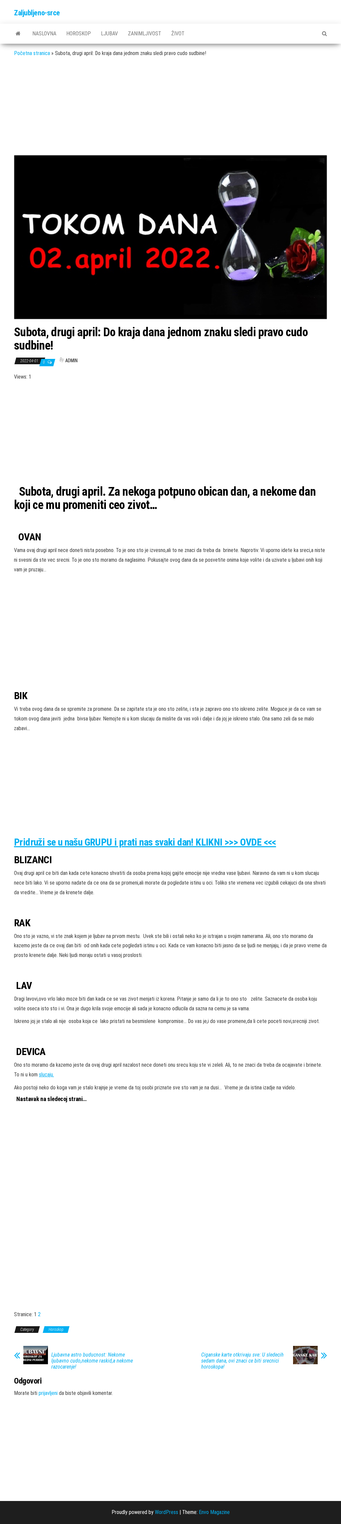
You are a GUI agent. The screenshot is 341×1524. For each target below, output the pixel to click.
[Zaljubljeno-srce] (18, 34)
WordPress (166, 1512)
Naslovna (44, 33)
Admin (71, 360)
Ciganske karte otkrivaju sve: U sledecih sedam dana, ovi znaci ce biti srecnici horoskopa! (242, 1361)
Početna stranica (32, 53)
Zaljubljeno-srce (37, 13)
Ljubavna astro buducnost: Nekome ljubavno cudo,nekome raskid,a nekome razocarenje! (92, 1361)
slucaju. (46, 1074)
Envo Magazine (214, 1512)
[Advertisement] (170, 111)
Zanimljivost (144, 33)
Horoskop (78, 33)
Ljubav (109, 33)
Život (177, 33)
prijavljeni (48, 1393)
